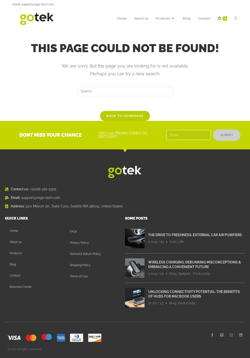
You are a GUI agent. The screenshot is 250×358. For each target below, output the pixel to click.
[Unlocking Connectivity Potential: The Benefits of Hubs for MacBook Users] (135, 297)
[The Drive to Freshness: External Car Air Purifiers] (135, 238)
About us (16, 242)
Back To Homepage (125, 116)
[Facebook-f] (212, 335)
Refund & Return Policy (85, 254)
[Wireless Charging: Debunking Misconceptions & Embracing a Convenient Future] (135, 268)
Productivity (201, 273)
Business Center (21, 287)
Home (14, 230)
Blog (13, 264)
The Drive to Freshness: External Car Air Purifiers (195, 235)
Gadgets (184, 273)
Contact (15, 275)
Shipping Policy (80, 265)
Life (181, 241)
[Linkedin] (241, 335)
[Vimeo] (222, 335)
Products (16, 253)
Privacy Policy (79, 242)
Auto (173, 241)
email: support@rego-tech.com (33, 4)
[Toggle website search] (236, 19)
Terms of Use (79, 276)
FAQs (73, 231)
